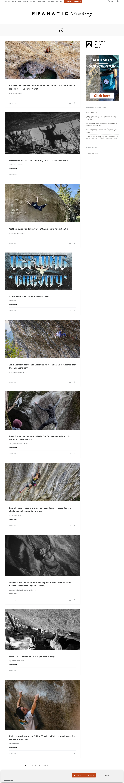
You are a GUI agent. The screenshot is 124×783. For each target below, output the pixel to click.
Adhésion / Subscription (73, 1)
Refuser (109, 775)
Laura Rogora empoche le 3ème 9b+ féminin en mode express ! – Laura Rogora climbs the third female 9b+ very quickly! (101, 130)
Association (50, 1)
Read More (12, 97)
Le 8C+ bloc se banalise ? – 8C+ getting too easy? (32, 656)
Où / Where (41, 1)
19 (39, 765)
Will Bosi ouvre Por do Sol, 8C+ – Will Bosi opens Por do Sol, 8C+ (39, 229)
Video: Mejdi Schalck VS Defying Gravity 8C (29, 296)
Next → (45, 765)
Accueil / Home (10, 1)
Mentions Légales (8, 780)
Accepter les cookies (84, 775)
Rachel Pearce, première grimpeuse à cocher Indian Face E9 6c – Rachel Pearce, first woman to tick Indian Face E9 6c (101, 117)
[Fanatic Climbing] (62, 14)
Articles (25, 1)
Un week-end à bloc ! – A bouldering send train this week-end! (38, 160)
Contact (59, 1)
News (19, 1)
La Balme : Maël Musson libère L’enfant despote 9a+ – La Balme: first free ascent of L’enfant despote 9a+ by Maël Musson (102, 138)
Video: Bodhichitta (91, 112)
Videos (32, 1)
